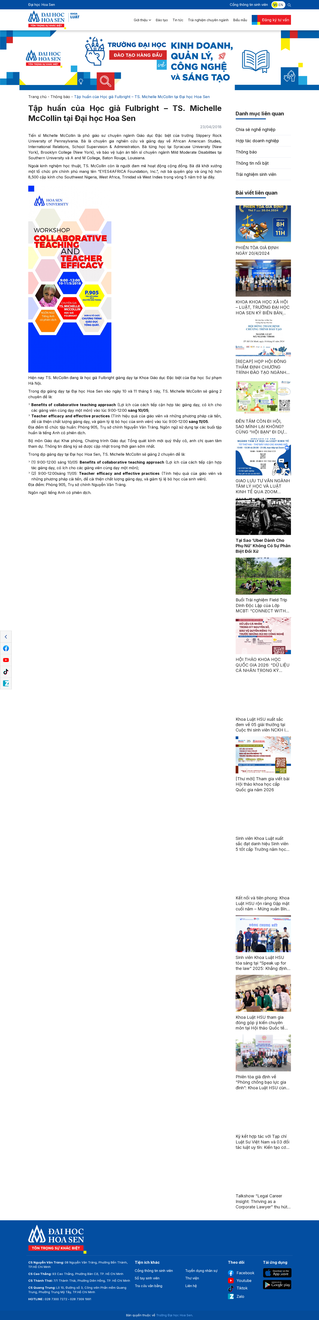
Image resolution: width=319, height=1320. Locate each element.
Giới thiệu (141, 20)
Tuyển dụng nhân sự (201, 1270)
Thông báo (60, 96)
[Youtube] (5, 660)
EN (280, 5)
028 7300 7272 (56, 1299)
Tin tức (178, 20)
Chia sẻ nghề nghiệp (256, 129)
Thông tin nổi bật (252, 163)
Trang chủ (37, 96)
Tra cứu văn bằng (148, 1286)
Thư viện (192, 1278)
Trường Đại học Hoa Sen (174, 1315)
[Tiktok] (5, 672)
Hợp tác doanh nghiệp (257, 140)
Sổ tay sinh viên (147, 1278)
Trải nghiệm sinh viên (256, 174)
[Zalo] (5, 683)
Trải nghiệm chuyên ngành (208, 20)
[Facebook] (5, 648)
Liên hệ (191, 1286)
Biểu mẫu (240, 20)
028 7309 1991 (80, 1299)
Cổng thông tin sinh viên (249, 4)
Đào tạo (162, 20)
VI (275, 5)
